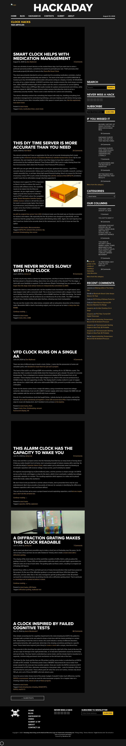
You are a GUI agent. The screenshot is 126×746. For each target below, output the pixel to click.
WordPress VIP (67, 736)
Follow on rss (98, 99)
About (71, 16)
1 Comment (104, 214)
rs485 (29, 318)
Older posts (27, 698)
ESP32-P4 (22, 230)
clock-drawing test (25, 687)
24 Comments (105, 144)
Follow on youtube (94, 99)
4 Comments (77, 360)
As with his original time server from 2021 (27, 214)
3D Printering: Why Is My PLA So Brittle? (106, 264)
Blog (22, 16)
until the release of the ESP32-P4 (62, 176)
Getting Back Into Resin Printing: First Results (107, 176)
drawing (35, 687)
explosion (34, 504)
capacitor (22, 504)
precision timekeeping (21, 232)
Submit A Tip (34, 722)
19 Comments (105, 133)
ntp (43, 230)
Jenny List (27, 274)
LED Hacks (32, 587)
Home (13, 16)
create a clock (51, 645)
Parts (30, 406)
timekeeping (31, 408)
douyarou (90, 308)
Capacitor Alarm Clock (34, 465)
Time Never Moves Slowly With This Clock (42, 268)
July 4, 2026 (17, 274)
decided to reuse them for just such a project (42, 367)
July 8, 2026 (17, 151)
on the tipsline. (59, 402)
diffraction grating (25, 590)
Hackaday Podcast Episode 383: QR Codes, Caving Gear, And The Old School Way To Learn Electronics (107, 230)
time (24, 408)
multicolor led (36, 590)
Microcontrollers (34, 228)
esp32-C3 (22, 689)
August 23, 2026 (109, 16)
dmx (24, 318)
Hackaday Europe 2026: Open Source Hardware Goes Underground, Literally (106, 151)
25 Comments (77, 151)
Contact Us (34, 727)
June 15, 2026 (18, 456)
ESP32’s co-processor (20, 678)
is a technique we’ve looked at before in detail (29, 579)
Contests (49, 16)
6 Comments (104, 238)
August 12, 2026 (18, 62)
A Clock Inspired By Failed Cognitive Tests (43, 626)
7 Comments (77, 546)
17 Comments (105, 258)
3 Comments (77, 62)
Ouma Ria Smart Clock (51, 71)
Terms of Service (88, 732)
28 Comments (105, 269)
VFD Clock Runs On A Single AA (45, 354)
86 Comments (77, 631)
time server (33, 232)
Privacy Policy (79, 732)
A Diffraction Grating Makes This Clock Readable (46, 540)
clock (21, 109)
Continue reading (20, 312)
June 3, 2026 (17, 546)
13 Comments (77, 456)
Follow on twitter (91, 99)
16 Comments (77, 274)
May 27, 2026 (18, 631)
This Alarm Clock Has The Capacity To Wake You (43, 450)
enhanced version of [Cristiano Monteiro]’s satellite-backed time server (48, 158)
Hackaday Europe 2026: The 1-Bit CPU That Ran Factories (106, 139)
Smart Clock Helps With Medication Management (41, 56)
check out (32, 681)
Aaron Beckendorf (31, 631)
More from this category (95, 185)
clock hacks (24, 107)
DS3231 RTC (42, 687)
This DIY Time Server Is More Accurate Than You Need (45, 145)
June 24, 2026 (18, 360)
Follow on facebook (88, 99)
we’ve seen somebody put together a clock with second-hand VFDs (43, 400)
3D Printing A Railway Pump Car (104, 299)
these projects (46, 681)
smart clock (39, 109)
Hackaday (63, 7)
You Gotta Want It (106, 218)
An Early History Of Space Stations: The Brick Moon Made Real (107, 127)
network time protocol (34, 230)
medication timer (29, 109)
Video (31, 719)
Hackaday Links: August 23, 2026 (105, 210)
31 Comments (105, 170)
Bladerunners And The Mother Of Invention (106, 165)
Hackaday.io (34, 16)
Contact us (101, 99)
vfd (28, 411)
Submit (60, 16)
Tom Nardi (27, 151)
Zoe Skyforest (31, 62)
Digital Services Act (99, 732)
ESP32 (28, 504)
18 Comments (105, 222)
